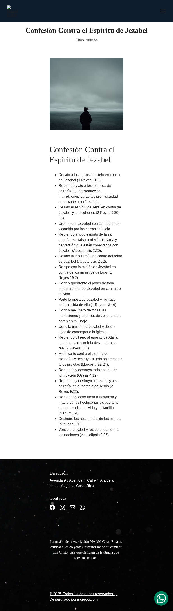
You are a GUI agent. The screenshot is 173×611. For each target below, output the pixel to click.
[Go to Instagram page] (62, 507)
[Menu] (163, 11)
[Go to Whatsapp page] (82, 507)
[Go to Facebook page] (52, 507)
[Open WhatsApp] (161, 598)
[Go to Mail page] (72, 507)
